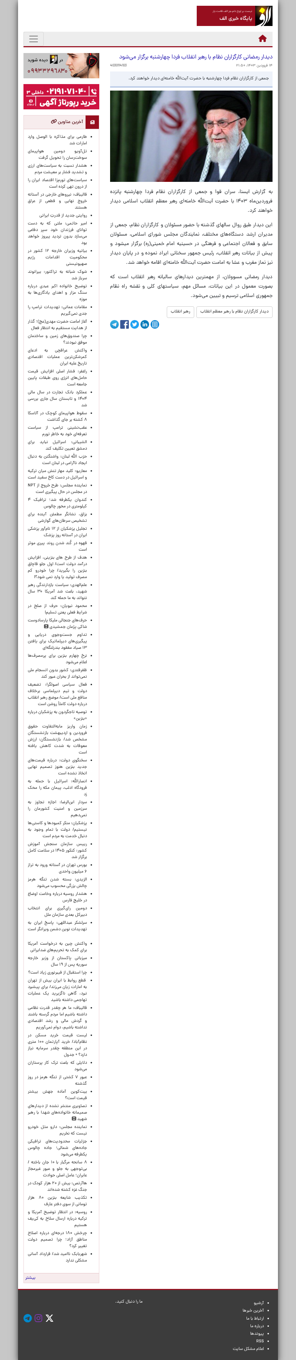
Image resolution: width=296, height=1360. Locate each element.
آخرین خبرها (253, 1311)
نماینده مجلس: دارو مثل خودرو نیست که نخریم (57, 1130)
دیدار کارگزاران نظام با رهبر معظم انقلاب (234, 312)
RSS (260, 1341)
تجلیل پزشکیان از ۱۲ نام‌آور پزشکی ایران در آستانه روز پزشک (57, 532)
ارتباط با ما (255, 1319)
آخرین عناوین (70, 122)
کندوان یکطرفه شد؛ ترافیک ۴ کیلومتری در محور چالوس (57, 503)
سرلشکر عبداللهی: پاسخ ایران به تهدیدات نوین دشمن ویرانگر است (57, 929)
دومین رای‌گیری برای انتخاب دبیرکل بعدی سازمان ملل (57, 911)
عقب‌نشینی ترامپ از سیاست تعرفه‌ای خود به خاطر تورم (57, 431)
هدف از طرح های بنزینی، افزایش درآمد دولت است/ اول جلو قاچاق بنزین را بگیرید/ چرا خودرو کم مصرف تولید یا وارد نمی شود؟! (57, 568)
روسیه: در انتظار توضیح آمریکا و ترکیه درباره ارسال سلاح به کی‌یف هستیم (57, 1219)
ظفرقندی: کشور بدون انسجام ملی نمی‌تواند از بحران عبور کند (57, 673)
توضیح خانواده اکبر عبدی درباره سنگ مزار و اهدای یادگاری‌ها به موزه (57, 293)
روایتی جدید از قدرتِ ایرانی (63, 216)
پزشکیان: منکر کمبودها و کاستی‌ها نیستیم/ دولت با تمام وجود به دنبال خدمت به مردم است (57, 830)
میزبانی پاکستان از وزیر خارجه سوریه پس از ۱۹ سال (57, 961)
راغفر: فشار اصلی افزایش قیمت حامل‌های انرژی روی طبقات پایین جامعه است (57, 378)
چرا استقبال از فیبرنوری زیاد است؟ (57, 973)
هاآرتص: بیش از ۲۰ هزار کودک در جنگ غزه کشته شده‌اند (57, 1186)
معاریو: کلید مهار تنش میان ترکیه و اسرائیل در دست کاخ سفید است (57, 474)
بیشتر (30, 1278)
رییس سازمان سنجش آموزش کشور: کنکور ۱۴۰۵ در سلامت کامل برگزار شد (57, 851)
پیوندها (257, 1334)
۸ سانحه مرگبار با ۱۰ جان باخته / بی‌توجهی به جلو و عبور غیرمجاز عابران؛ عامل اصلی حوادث (57, 1169)
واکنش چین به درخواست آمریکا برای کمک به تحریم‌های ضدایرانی (57, 947)
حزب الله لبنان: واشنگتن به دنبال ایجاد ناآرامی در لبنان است (57, 460)
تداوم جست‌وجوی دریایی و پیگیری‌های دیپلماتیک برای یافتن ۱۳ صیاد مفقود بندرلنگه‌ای (57, 641)
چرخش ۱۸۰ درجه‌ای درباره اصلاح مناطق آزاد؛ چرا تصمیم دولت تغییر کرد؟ (57, 1240)
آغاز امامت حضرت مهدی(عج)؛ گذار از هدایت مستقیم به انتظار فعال (57, 325)
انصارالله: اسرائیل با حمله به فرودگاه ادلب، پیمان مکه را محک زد (57, 788)
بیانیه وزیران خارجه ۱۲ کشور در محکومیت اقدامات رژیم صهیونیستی (57, 257)
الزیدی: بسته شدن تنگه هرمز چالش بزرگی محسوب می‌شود (57, 882)
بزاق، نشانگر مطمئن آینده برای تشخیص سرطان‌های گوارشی (57, 517)
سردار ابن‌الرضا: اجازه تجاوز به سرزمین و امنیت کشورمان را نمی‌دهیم (57, 809)
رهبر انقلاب (180, 312)
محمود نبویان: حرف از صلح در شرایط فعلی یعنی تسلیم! (57, 609)
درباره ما (257, 1326)
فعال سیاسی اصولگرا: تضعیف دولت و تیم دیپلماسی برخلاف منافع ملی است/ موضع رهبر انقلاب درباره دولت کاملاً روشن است (57, 695)
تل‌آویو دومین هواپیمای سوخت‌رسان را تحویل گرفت (57, 154)
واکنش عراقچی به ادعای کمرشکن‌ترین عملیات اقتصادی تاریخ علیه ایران (57, 357)
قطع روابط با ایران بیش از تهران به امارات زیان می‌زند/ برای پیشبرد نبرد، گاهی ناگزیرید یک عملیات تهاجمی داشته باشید (57, 990)
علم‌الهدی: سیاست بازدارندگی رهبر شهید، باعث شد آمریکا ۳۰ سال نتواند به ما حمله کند (57, 592)
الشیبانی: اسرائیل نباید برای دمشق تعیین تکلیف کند (57, 445)
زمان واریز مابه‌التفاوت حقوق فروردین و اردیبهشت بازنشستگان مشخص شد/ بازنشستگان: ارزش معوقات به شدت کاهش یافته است (57, 739)
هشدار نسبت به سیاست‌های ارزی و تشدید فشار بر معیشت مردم (57, 169)
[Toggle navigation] (33, 39)
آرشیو (259, 1303)
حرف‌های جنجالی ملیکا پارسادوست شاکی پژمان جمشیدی (57, 623)
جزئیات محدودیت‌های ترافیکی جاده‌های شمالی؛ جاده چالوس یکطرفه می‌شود (57, 1148)
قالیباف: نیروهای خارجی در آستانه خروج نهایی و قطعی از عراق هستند (57, 201)
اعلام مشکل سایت (248, 1349)
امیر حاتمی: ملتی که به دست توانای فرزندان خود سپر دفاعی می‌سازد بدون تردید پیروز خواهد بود (57, 233)
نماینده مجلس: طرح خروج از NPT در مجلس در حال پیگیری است (57, 488)
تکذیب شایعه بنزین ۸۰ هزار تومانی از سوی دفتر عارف (57, 1201)
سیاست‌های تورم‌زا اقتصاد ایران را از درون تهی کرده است (57, 183)
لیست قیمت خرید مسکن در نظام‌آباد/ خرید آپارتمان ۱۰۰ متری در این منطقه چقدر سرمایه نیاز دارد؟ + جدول (57, 1045)
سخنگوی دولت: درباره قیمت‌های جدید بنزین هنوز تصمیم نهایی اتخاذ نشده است (57, 767)
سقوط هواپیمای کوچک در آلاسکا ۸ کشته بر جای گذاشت (57, 416)
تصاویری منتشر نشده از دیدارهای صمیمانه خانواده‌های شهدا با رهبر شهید (57, 1113)
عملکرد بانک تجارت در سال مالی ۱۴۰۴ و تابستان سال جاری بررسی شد (57, 399)
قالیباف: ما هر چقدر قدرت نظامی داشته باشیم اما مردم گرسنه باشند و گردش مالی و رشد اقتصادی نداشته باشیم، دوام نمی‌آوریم (57, 1018)
